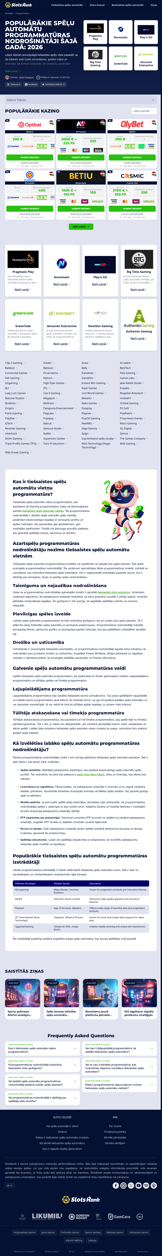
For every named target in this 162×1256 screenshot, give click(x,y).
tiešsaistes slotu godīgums (114, 592)
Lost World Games (92, 393)
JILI (7, 388)
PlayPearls (125, 413)
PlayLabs (48, 413)
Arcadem (124, 363)
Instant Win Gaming (93, 383)
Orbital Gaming (128, 403)
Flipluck (48, 378)
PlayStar (10, 418)
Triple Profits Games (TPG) (21, 443)
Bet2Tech (125, 368)
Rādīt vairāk (78, 226)
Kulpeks (124, 388)
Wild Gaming (127, 443)
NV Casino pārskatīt (80, 162)
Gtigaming (11, 383)
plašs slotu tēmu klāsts (90, 774)
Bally (84, 368)
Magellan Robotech (131, 393)
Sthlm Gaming (14, 438)
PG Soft (124, 408)
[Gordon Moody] (78, 1217)
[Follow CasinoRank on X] (130, 1185)
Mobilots (10, 403)
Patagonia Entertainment (58, 408)
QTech (9, 423)
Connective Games (16, 373)
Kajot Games (89, 388)
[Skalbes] (98, 1217)
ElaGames (87, 373)
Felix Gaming (127, 373)
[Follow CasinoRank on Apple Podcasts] (152, 1185)
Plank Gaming (13, 413)
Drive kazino (51, 373)
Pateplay (86, 408)
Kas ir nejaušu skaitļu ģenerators (61, 1149)
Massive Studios (15, 398)
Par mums (114, 1126)
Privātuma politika (114, 1132)
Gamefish (87, 378)
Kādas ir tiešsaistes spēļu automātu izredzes (61, 1137)
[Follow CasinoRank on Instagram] (122, 1185)
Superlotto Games (54, 438)
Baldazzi (10, 368)
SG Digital (125, 428)
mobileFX (125, 398)
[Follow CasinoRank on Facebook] (114, 1185)
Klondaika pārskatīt (29, 213)
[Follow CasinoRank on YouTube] (137, 1185)
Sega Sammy (89, 428)
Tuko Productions (54, 443)
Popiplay (48, 418)
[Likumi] (47, 1217)
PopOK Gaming (90, 418)
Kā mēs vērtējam (115, 1143)
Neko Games (89, 403)
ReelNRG (86, 423)
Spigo (84, 433)
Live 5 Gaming (51, 393)
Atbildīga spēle (120, 1251)
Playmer (86, 413)
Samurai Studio (52, 428)
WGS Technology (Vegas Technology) (95, 445)
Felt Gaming (12, 378)
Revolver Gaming (15, 428)
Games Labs (126, 378)
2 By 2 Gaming (14, 363)
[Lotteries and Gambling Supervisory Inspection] (22, 1217)
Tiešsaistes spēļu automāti (67, 4)
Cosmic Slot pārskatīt (131, 213)
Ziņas (154, 4)
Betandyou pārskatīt (80, 213)
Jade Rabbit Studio (130, 383)
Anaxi (84, 363)
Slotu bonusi (97, 4)
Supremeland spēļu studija (97, 438)
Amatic (47, 363)
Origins (10, 408)
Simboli (61, 1132)
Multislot (48, 403)
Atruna (71, 1251)
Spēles (47, 433)
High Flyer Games (54, 383)
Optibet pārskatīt (30, 162)
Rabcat (47, 423)
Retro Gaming (127, 423)
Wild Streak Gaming (17, 452)
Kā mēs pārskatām (114, 1137)
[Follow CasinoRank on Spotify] (145, 1185)
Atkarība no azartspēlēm (94, 1251)
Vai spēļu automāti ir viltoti (62, 1126)
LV (8, 1185)
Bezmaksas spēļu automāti (128, 4)
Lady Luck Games (15, 393)
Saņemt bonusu (29, 157)
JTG (45, 388)
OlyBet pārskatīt (131, 162)
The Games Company (132, 438)
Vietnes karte (141, 1251)
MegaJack (49, 398)
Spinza (123, 433)
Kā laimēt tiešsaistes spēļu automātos (61, 1143)
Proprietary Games (130, 418)
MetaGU (86, 398)
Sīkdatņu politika (51, 1251)
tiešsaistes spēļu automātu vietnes (43, 510)
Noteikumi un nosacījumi (24, 1251)
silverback (11, 433)
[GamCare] (119, 1217)
